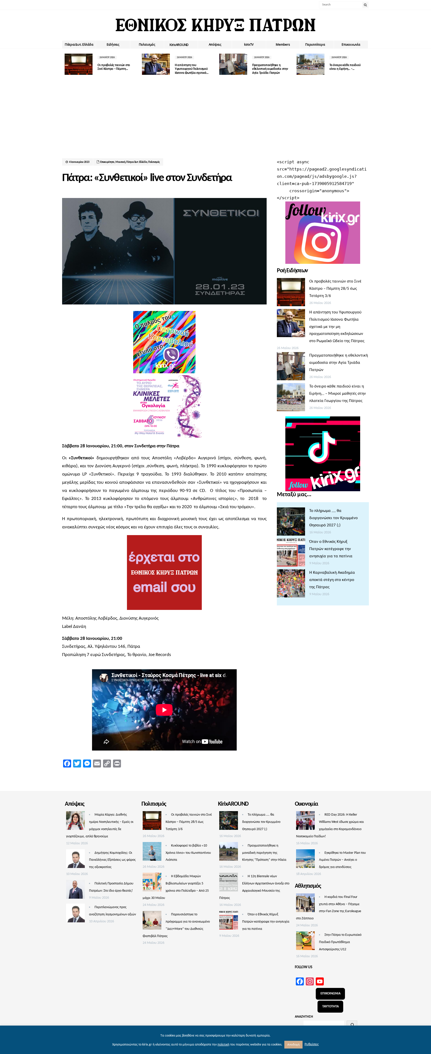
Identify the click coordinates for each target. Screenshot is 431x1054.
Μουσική (120, 162)
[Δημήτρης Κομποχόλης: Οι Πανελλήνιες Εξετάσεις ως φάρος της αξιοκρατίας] (75, 860)
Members (283, 44)
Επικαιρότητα (107, 162)
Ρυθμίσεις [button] (312, 1044)
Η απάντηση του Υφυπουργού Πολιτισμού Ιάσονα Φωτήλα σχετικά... (192, 69)
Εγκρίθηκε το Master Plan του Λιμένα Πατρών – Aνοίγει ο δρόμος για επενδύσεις (342, 860)
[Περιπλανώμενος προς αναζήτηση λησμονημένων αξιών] (75, 914)
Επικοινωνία (351, 44)
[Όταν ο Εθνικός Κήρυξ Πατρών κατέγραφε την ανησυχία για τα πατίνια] (291, 553)
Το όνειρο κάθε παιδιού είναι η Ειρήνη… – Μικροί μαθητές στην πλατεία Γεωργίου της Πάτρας (337, 393)
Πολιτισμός (147, 44)
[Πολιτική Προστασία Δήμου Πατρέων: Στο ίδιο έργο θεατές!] (75, 890)
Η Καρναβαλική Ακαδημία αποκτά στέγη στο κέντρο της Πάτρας (332, 580)
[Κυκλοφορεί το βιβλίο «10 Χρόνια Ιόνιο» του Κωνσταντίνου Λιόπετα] (152, 852)
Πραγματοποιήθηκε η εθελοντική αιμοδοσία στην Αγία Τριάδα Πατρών (270, 69)
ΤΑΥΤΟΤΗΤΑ (330, 1006)
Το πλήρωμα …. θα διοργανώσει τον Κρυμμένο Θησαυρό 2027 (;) (333, 518)
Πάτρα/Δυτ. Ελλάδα (79, 44)
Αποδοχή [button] (293, 1044)
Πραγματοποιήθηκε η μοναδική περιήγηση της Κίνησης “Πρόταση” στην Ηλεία (264, 853)
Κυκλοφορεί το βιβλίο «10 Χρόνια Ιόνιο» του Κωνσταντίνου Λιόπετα (188, 853)
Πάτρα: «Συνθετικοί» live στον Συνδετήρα (147, 178)
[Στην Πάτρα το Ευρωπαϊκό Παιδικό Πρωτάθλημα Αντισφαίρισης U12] (305, 942)
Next (365, 64)
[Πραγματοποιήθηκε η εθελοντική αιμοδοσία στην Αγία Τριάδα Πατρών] (291, 367)
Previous (66, 64)
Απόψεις (215, 44)
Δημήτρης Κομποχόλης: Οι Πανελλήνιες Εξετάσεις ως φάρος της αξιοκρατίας (112, 860)
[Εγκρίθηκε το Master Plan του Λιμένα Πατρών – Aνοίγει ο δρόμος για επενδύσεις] (305, 860)
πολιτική (223, 1045)
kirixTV (249, 44)
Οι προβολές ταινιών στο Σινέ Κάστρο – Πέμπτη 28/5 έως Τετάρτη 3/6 (335, 288)
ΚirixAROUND (179, 44)
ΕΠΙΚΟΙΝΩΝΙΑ (330, 993)
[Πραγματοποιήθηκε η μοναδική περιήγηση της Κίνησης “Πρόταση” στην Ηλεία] (228, 852)
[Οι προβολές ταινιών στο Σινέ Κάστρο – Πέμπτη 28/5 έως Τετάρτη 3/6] (291, 293)
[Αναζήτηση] (352, 1025)
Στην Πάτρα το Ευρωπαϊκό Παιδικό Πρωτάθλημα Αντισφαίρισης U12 (340, 942)
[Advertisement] (215, 121)
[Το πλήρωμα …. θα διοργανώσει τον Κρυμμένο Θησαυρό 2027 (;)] (291, 522)
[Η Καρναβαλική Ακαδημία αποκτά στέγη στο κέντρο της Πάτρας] (291, 584)
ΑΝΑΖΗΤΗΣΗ (304, 1017)
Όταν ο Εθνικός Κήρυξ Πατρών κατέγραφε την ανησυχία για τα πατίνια (330, 549)
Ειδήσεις (113, 44)
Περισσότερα (315, 44)
